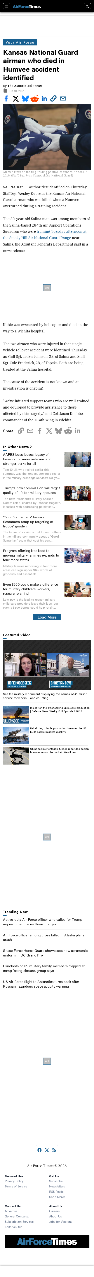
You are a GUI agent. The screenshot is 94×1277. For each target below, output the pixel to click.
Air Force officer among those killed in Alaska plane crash (43, 937)
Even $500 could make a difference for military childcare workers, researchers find (30, 589)
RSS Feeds (56, 1191)
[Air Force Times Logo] (27, 6)
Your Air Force (20, 42)
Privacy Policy (14, 1181)
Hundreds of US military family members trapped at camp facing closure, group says (44, 968)
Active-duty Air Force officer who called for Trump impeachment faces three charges (42, 921)
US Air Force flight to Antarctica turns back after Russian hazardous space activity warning (41, 984)
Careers (54, 1211)
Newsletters (57, 1186)
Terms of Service (16, 1186)
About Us (55, 1216)
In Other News (16, 446)
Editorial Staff (13, 1226)
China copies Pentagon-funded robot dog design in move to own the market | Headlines (59, 750)
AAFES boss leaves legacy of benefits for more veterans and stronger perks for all (27, 459)
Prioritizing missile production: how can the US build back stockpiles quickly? (58, 730)
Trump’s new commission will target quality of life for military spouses (31, 490)
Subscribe (56, 1181)
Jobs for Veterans (60, 1221)
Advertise (11, 1211)
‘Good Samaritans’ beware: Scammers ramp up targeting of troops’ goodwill (28, 521)
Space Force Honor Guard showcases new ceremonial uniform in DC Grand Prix (46, 953)
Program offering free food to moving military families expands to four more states (31, 555)
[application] (47, 665)
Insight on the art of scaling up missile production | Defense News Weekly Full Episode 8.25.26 (60, 709)
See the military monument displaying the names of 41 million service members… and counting (45, 696)
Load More (47, 617)
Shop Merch (57, 1196)
